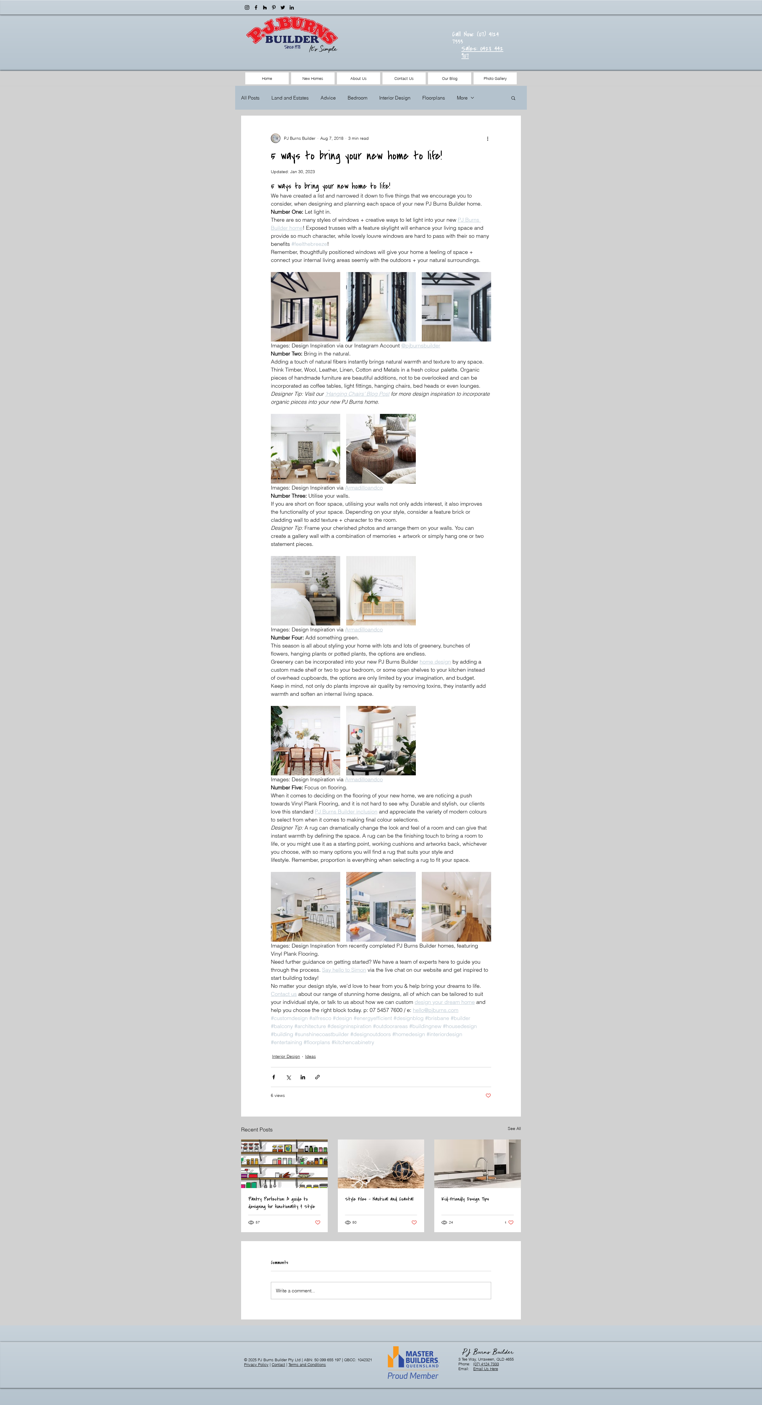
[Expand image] (305, 306)
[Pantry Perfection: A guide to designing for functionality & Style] (284, 1163)
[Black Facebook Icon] (256, 7)
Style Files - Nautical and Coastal (379, 1199)
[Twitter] (283, 7)
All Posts (250, 98)
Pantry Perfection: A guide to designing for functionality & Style (281, 1202)
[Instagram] (247, 7)
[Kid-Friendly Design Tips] (477, 1163)
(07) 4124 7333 (486, 1363)
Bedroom (357, 98)
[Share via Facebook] (274, 1077)
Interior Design (394, 98)
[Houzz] (265, 7)
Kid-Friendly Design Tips (465, 1199)
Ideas (310, 1056)
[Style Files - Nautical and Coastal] (381, 1163)
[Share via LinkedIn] (303, 1077)
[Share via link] (317, 1077)
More (462, 98)
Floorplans (433, 98)
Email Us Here (485, 1368)
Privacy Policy (256, 1364)
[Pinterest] (274, 7)
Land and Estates (290, 98)
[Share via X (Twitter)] (288, 1077)
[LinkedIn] (292, 7)
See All (514, 1128)
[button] (513, 97)
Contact (278, 1364)
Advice (328, 98)
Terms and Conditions (307, 1364)
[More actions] (487, 138)
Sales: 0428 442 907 (482, 52)
